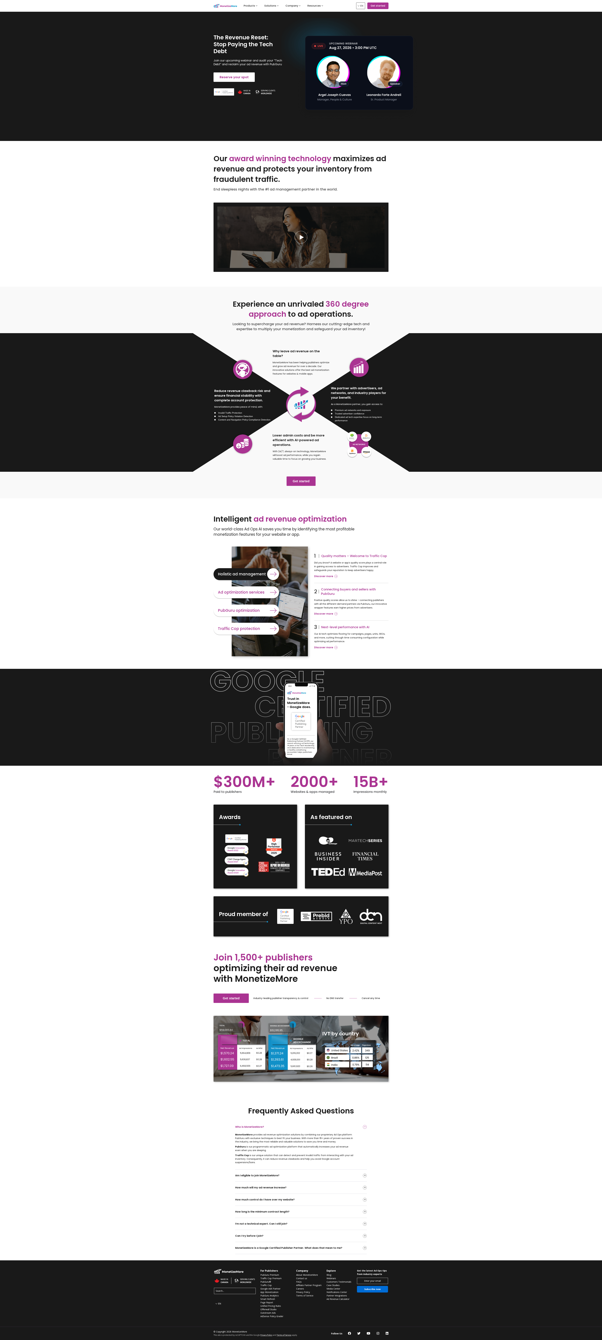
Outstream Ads (268, 1312)
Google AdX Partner (270, 1288)
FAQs (299, 1281)
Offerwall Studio (268, 1309)
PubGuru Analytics (269, 1295)
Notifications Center (337, 1292)
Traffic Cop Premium (271, 1278)
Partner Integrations (337, 1295)
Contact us (301, 1278)
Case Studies (333, 1285)
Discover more (323, 576)
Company (291, 5)
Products (249, 5)
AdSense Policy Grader (271, 1316)
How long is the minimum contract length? (262, 1211)
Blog (329, 1275)
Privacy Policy (303, 1292)
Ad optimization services (241, 592)
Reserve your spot (234, 77)
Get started (378, 5)
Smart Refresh (267, 1299)
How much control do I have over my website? (265, 1199)
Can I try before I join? (249, 1236)
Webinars (331, 1278)
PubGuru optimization (239, 610)
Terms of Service (304, 1295)
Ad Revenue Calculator (338, 1299)
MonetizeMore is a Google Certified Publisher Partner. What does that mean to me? (288, 1248)
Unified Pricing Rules (270, 1306)
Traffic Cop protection (239, 628)
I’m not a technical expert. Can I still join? (261, 1224)
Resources (314, 5)
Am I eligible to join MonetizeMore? (257, 1175)
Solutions (270, 5)
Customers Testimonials (339, 1281)
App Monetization (269, 1292)
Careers (300, 1288)
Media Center (333, 1288)
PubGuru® (265, 1281)
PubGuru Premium (269, 1275)
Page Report (266, 1302)
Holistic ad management (242, 574)
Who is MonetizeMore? (249, 1127)
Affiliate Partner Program (309, 1285)
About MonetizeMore (307, 1275)
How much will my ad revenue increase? (260, 1187)
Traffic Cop (266, 1285)
